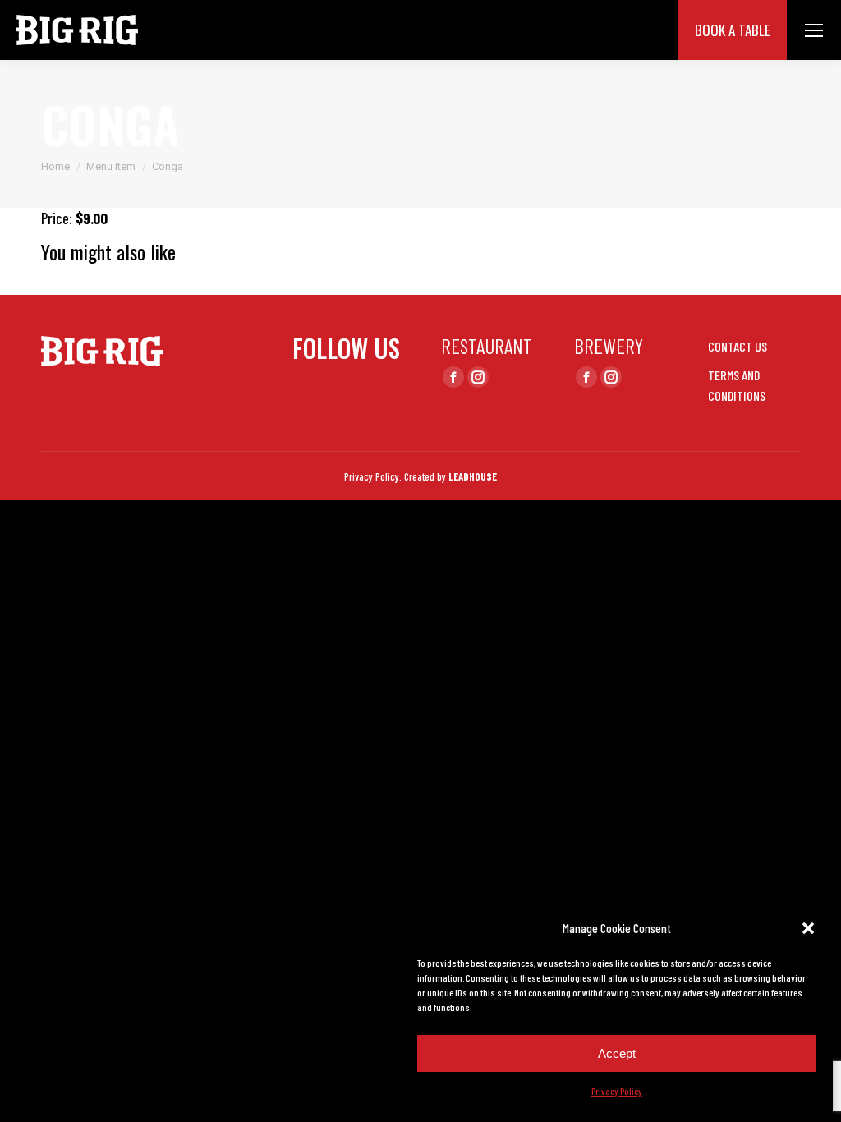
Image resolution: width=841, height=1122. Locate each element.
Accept (617, 1053)
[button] (808, 928)
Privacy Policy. (373, 476)
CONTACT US (737, 346)
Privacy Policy (616, 1091)
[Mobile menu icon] (814, 30)
